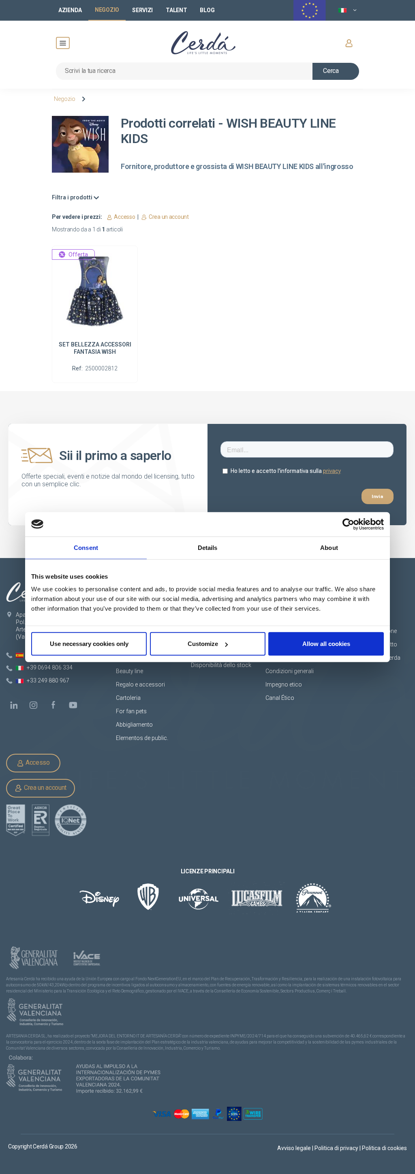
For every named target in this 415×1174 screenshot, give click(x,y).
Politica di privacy (336, 1148)
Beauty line (129, 671)
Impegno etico (283, 684)
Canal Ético (279, 698)
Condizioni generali (289, 671)
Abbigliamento (134, 724)
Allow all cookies (326, 643)
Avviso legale (294, 1148)
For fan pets (132, 711)
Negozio (64, 99)
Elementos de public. (142, 738)
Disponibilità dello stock (221, 665)
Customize (203, 643)
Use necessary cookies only (89, 643)
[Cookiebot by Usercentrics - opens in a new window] (348, 524)
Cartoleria (128, 698)
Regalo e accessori (140, 684)
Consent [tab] (86, 547)
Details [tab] (208, 547)
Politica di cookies (384, 1148)
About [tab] (329, 547)
